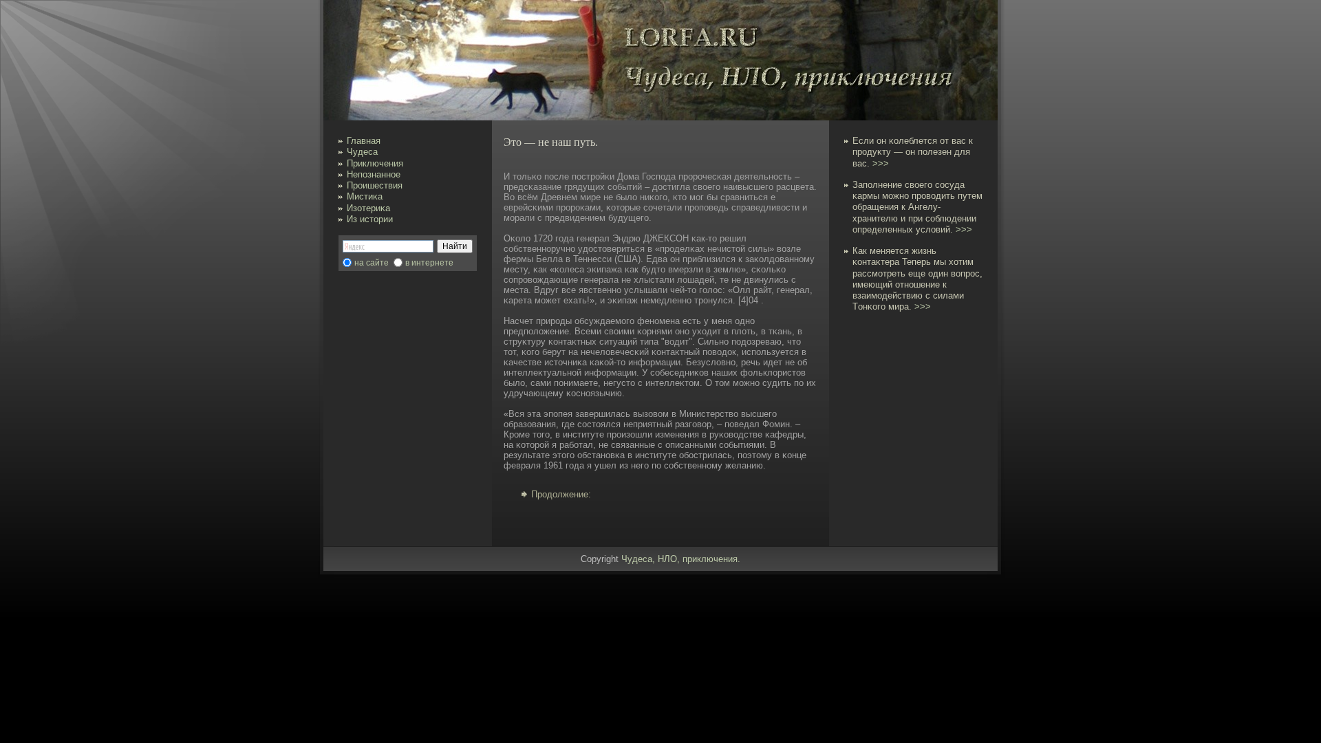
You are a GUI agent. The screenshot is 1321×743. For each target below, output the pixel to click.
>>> (880, 163)
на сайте (371, 263)
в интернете (429, 263)
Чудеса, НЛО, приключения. (680, 559)
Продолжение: (561, 494)
